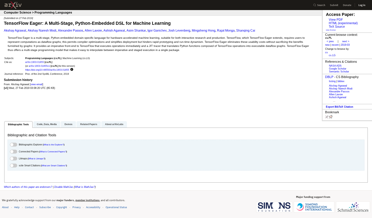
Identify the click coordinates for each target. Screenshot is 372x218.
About (5, 207)
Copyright (61, 207)
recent (335, 44)
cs (326, 52)
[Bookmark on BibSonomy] (327, 117)
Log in (361, 5)
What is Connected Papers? (53, 151)
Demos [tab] (68, 124)
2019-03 (345, 44)
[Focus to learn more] (71, 69)
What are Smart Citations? (54, 165)
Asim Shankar (136, 30)
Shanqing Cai (245, 30)
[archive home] (13, 5)
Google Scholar (337, 68)
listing (332, 81)
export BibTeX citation (339, 106)
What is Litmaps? (36, 158)
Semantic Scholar (339, 71)
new (327, 44)
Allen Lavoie (93, 30)
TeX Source (337, 26)
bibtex (341, 81)
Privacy (76, 207)
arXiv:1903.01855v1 (39, 66)
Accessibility (93, 207)
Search (321, 5)
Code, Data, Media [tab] (47, 124)
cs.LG (332, 55)
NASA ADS (335, 65)
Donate (347, 5)
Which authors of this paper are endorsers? (28, 186)
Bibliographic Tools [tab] (18, 124)
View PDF (336, 19)
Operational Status (116, 207)
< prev (330, 41)
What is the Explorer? (54, 144)
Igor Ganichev (157, 30)
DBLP (329, 77)
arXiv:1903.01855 (34, 62)
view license (331, 30)
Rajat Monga (226, 30)
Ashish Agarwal (114, 30)
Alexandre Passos (70, 30)
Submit (334, 5)
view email (36, 84)
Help (17, 207)
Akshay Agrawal (15, 30)
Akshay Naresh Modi (42, 30)
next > (345, 41)
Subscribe (45, 207)
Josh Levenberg (179, 30)
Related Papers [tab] (88, 124)
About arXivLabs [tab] (114, 124)
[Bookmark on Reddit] (330, 117)
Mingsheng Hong (203, 30)
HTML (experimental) (343, 23)
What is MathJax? (85, 186)
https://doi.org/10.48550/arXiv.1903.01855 (47, 70)
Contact (29, 207)
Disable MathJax (63, 186)
